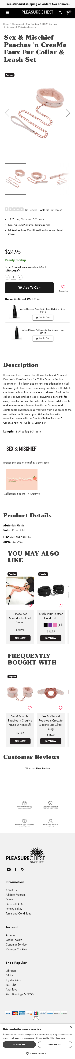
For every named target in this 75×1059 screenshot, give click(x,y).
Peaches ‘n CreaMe (28, 493)
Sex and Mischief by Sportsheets (30, 462)
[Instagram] (22, 870)
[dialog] (37, 1041)
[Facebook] (15, 870)
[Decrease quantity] (7, 277)
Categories (17, 23)
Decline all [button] (55, 1044)
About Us (11, 890)
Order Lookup (14, 940)
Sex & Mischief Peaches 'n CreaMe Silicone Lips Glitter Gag (51, 722)
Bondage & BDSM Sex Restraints (21, 27)
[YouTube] (9, 870)
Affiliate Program (15, 894)
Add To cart (31, 287)
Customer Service (16, 944)
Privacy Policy (14, 908)
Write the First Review (51, 210)
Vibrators (11, 970)
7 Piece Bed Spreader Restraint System (20, 618)
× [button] (71, 1027)
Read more (60, 1038)
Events (9, 899)
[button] (13, 13)
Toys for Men (13, 980)
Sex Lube (11, 984)
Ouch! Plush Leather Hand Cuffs (51, 616)
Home (6, 23)
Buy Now (20, 638)
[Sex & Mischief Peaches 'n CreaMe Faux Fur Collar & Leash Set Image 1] (37, 112)
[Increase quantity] (20, 277)
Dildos (9, 975)
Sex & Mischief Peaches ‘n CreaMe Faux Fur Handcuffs (20, 720)
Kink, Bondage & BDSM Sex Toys (41, 23)
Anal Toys (11, 989)
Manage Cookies (16, 949)
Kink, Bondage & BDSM (20, 994)
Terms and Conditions (18, 913)
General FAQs (14, 904)
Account (10, 935)
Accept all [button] (19, 1044)
